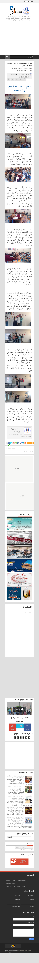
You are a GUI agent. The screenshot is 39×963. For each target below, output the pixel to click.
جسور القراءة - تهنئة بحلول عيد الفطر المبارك (19, 584)
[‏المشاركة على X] (24, 77)
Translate (30, 849)
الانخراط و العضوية (10, 880)
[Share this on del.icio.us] (21, 443)
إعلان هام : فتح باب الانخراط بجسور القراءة (19, 597)
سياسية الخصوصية (11, 883)
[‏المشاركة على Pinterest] (19, 77)
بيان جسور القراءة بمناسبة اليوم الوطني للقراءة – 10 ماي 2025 (15, 808)
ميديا (18, 903)
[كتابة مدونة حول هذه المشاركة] (26, 77)
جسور (18, 727)
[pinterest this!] (9, 79)
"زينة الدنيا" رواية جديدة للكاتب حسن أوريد (16, 787)
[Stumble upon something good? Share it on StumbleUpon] (16, 443)
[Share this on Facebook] (9, 443)
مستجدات (31, 903)
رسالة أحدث (11, 448)
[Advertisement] (19, 39)
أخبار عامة (17, 895)
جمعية (27, 730)
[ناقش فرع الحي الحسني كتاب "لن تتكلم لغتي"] (19, 552)
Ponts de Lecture (24, 436)
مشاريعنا (31, 906)
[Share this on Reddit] (25, 443)
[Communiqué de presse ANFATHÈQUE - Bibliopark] (19, 565)
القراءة (12, 730)
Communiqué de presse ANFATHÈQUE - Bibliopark (19, 570)
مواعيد (32, 899)
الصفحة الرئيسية (22, 880)
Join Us (18, 710)
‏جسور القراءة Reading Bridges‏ (22, 862)
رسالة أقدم (27, 451)
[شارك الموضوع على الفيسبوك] (24, 79)
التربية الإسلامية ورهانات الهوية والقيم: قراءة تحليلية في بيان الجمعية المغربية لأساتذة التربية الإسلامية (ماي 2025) (15, 819)
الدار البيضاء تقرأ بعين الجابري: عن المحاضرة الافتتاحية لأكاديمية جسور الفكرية (16, 798)
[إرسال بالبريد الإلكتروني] (28, 77)
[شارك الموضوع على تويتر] (20, 79)
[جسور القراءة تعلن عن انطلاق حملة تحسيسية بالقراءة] (19, 524)
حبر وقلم (17, 899)
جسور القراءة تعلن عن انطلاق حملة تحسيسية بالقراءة (19, 528)
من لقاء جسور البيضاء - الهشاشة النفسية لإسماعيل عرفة (15, 777)
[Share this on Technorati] (9, 445)
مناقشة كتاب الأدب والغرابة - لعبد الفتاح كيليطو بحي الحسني (19, 542)
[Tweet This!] (11, 443)
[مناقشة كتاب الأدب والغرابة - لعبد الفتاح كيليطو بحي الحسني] (19, 538)
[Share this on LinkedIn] (23, 443)
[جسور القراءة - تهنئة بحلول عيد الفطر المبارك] (19, 579)
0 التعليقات (12, 74)
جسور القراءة (18, 431)
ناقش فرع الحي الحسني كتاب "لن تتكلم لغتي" (19, 556)
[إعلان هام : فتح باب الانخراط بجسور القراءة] (19, 593)
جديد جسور (31, 895)
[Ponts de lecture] (31, 74)
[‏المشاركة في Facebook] (22, 77)
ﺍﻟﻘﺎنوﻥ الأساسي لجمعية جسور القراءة (15, 886)
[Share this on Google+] (13, 443)
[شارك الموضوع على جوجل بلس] (16, 79)
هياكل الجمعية (16, 906)
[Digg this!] (18, 443)
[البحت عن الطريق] (12, 79)
